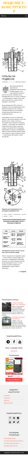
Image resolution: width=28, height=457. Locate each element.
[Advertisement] (14, 32)
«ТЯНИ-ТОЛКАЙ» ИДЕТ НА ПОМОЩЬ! (18, 303)
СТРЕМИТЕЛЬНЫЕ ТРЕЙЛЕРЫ (18, 318)
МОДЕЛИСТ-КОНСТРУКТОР (14, 7)
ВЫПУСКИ (6, 400)
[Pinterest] (14, 418)
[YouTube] (19, 341)
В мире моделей (21, 81)
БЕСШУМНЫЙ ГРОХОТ (10, 438)
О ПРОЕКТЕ (7, 395)
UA (16, 351)
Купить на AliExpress (14, 379)
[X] (14, 422)
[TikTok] (18, 422)
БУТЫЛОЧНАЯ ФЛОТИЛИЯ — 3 (12, 443)
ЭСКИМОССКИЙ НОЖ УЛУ (11, 446)
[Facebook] (14, 341)
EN (14, 351)
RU (11, 351)
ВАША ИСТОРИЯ (8, 403)
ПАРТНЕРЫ (7, 398)
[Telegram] (8, 341)
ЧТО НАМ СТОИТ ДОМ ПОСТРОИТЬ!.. (14, 441)
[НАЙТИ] (26, 16)
